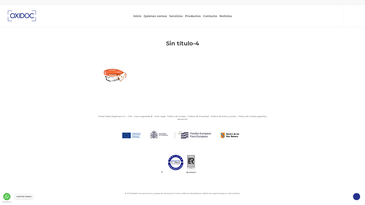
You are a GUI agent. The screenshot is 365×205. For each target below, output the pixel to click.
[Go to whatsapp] (6, 196)
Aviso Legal (159, 116)
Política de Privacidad (198, 116)
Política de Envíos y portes (223, 116)
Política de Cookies (176, 116)
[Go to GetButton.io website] (6, 202)
